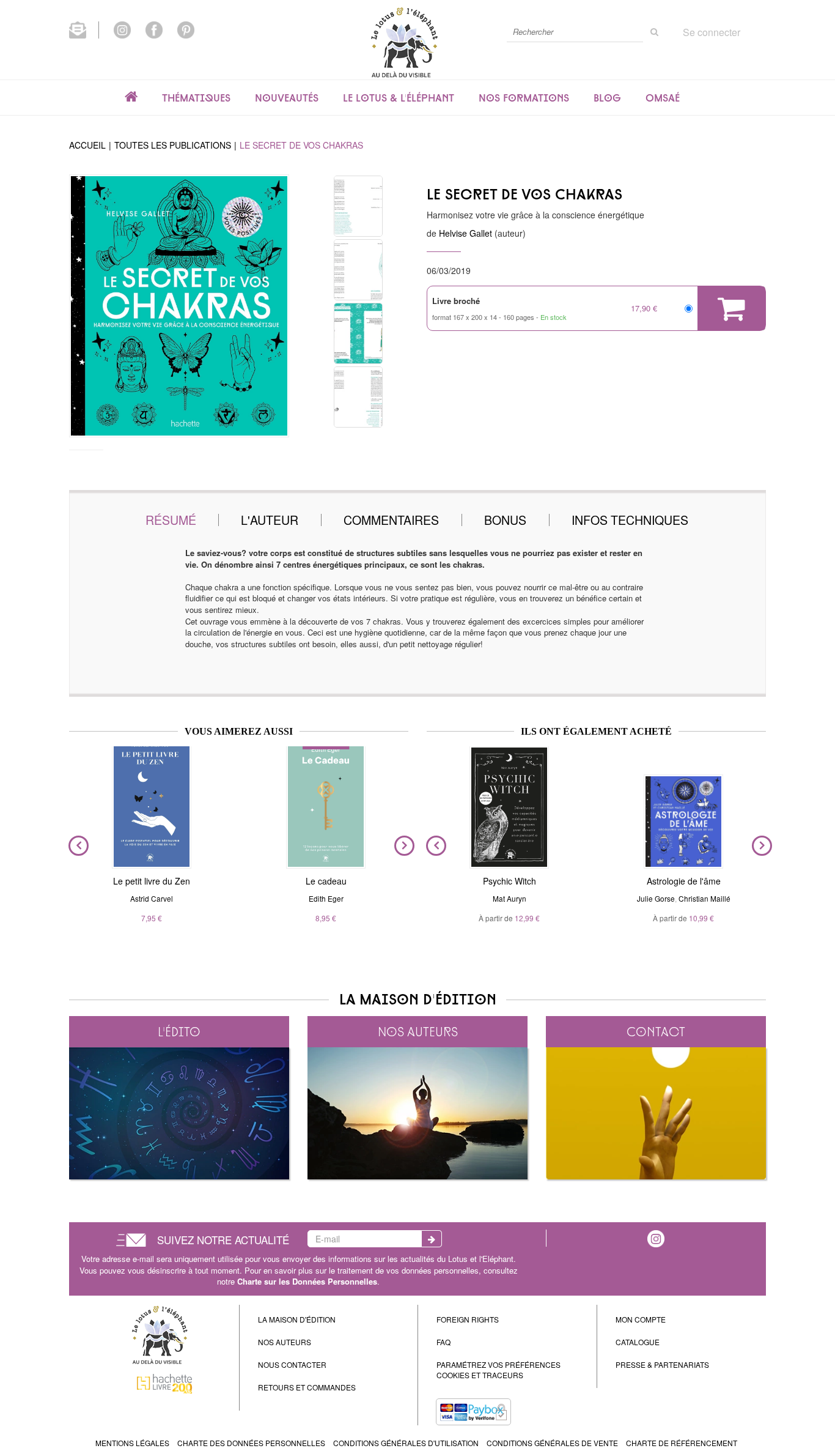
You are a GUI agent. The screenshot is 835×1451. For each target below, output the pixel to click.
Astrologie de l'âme (684, 881)
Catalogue (638, 1342)
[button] (179, 305)
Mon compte (641, 1319)
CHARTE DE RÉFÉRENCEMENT (681, 1443)
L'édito (179, 1031)
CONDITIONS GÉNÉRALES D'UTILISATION (406, 1443)
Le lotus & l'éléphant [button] (398, 98)
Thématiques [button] (196, 98)
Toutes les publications (172, 145)
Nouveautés (286, 98)
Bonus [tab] (505, 520)
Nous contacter (292, 1364)
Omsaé (663, 98)
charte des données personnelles (251, 1443)
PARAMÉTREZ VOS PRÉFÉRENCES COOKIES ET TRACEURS (498, 1369)
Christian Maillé (704, 898)
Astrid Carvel (151, 898)
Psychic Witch (509, 881)
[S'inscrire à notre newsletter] (84, 29)
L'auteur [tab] (269, 520)
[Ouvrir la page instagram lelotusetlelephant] (122, 29)
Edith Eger (326, 898)
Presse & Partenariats (662, 1364)
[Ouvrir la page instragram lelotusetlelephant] (655, 1237)
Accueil (87, 145)
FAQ (443, 1342)
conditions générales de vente (552, 1443)
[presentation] (75, 845)
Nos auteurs (418, 1031)
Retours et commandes (307, 1387)
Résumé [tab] (170, 520)
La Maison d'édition (297, 1319)
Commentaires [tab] (391, 520)
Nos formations (524, 98)
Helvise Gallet (465, 233)
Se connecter (711, 32)
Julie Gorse (656, 898)
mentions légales (132, 1443)
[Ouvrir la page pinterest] (185, 29)
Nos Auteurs (284, 1342)
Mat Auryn (509, 898)
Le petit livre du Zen (151, 881)
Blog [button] (607, 98)
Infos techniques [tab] (630, 520)
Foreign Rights (467, 1319)
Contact (656, 1031)
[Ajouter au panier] (731, 308)
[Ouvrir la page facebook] (154, 29)
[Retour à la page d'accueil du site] (404, 42)
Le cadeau (326, 881)
